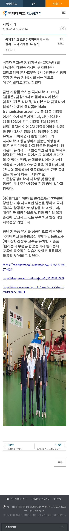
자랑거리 (10, 29)
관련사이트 (10, 527)
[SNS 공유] (63, 28)
